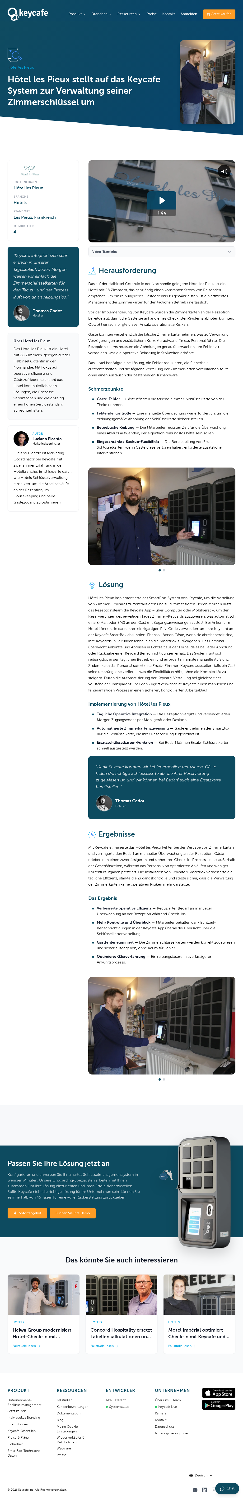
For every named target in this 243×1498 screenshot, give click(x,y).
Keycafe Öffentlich (22, 1431)
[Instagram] (214, 1490)
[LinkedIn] (204, 1490)
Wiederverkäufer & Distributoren (70, 1440)
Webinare (64, 1448)
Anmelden (189, 14)
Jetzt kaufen (221, 14)
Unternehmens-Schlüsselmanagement (25, 1403)
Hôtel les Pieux (28, 188)
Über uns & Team (168, 1400)
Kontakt (168, 14)
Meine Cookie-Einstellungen (68, 1429)
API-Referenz (116, 1400)
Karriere (161, 1413)
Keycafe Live (167, 1407)
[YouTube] (195, 1490)
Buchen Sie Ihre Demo (73, 1213)
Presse (61, 1455)
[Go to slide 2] (164, 570)
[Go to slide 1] (160, 570)
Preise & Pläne (18, 1437)
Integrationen (18, 1424)
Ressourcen (127, 14)
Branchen (99, 14)
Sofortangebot (30, 1213)
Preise (152, 14)
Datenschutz (164, 1426)
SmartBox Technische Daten (24, 1453)
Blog (60, 1420)
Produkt (75, 14)
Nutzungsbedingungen (172, 1433)
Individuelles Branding (24, 1417)
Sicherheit (15, 1444)
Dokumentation (68, 1413)
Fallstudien (64, 1400)
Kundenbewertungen (72, 1407)
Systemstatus (119, 1407)
